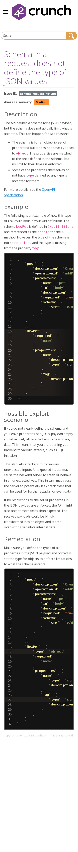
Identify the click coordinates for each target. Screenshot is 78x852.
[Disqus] (39, 788)
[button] (71, 36)
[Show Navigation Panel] (5, 12)
